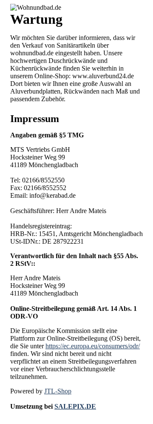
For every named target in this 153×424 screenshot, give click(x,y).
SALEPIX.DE (75, 406)
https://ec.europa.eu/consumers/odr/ (92, 346)
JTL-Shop (57, 391)
